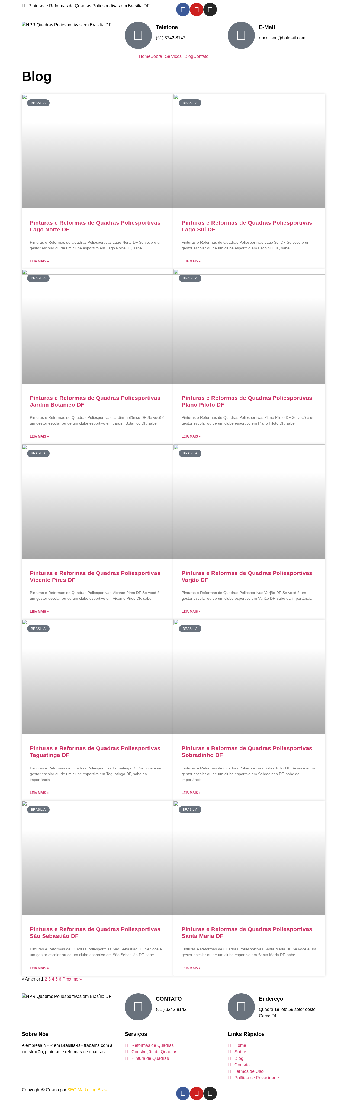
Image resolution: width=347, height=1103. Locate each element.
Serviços (173, 56)
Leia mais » (39, 261)
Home (144, 56)
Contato (200, 56)
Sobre (156, 56)
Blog (188, 56)
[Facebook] (183, 9)
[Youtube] (196, 9)
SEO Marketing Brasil (88, 1090)
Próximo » (72, 979)
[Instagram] (210, 9)
